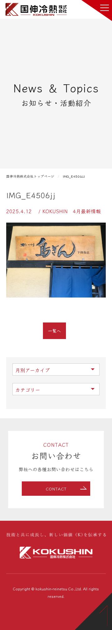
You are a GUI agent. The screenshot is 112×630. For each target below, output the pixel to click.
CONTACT (56, 489)
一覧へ (54, 330)
